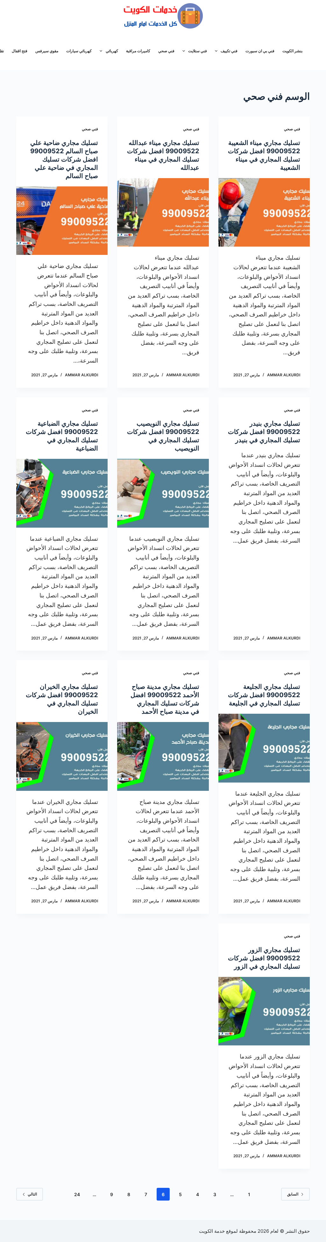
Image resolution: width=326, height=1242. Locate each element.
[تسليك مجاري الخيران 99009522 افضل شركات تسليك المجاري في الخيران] (62, 756)
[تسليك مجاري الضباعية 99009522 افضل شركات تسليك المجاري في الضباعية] (62, 493)
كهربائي (112, 50)
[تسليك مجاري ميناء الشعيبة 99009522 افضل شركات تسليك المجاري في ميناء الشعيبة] (264, 212)
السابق (292, 1194)
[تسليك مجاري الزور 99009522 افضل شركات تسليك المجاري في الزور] (264, 1011)
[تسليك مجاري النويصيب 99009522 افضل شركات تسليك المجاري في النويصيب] (163, 493)
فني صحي (166, 50)
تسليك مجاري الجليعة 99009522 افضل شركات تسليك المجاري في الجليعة (264, 695)
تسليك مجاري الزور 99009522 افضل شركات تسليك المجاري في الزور (264, 958)
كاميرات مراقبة (138, 50)
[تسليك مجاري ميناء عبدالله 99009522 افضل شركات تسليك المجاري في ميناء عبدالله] (163, 212)
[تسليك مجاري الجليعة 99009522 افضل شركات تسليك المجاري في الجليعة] (264, 748)
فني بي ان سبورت (259, 50)
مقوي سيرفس (46, 50)
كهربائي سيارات (79, 50)
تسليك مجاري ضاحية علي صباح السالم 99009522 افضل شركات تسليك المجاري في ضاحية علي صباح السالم (64, 159)
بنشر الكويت (292, 50)
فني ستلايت (197, 50)
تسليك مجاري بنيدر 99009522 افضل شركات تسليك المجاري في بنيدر (264, 432)
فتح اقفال (19, 50)
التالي (32, 1194)
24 (77, 1194)
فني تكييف (229, 50)
